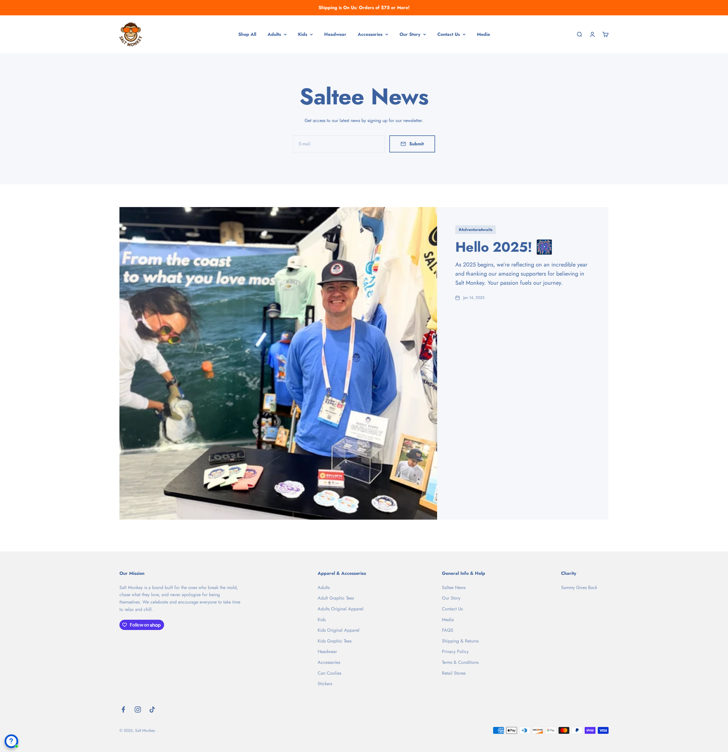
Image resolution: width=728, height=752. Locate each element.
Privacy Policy (455, 651)
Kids (302, 34)
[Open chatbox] (11, 741)
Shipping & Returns (460, 641)
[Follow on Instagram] (138, 709)
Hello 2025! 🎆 (504, 247)
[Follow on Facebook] (123, 709)
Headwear (335, 34)
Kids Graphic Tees (334, 641)
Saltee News (454, 587)
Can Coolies (329, 673)
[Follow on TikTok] (152, 709)
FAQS (447, 630)
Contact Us (448, 34)
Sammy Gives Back (579, 587)
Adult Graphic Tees (336, 598)
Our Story (410, 34)
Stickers (325, 683)
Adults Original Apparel (340, 609)
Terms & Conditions (460, 662)
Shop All (247, 34)
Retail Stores (454, 673)
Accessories (370, 34)
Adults (274, 34)
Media (483, 34)
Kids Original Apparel (338, 630)
